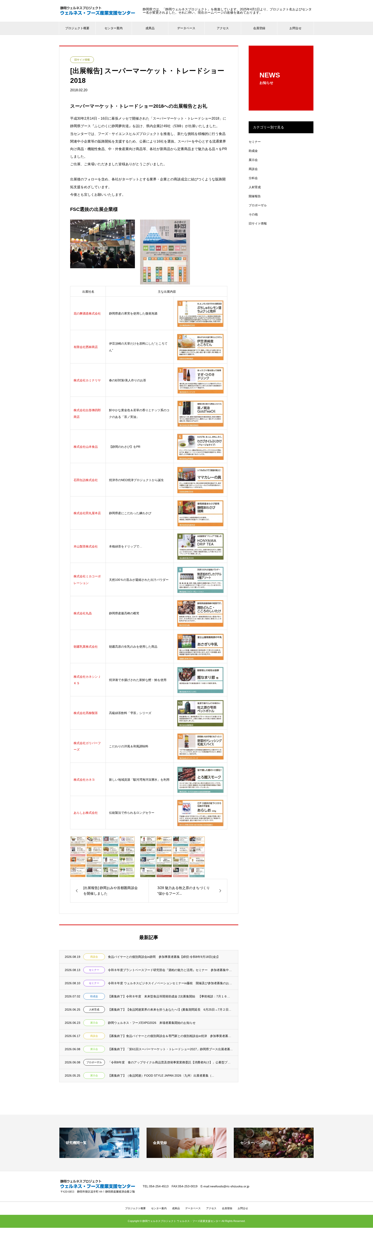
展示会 (94, 1022)
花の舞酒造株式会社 (87, 313)
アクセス (223, 28)
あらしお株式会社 (86, 812)
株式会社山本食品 (86, 446)
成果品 (150, 28)
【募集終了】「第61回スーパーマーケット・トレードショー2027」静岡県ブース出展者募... (170, 1049)
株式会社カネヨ (84, 779)
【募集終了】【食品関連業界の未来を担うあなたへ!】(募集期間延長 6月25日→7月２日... (169, 1009)
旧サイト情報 (82, 59)
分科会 (253, 178)
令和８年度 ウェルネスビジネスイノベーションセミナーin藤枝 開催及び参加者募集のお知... (170, 983)
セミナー (94, 969)
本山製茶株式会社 (86, 546)
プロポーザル (94, 1062)
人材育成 (94, 1009)
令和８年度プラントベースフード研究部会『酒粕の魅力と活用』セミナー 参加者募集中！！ (170, 970)
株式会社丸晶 (83, 613)
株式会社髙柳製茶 (86, 713)
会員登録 (259, 28)
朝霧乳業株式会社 (86, 646)
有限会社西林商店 (86, 347)
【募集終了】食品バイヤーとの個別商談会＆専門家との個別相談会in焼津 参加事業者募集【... (170, 1036)
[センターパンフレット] (274, 1156)
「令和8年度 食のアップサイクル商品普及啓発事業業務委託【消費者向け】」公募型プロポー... (170, 1062)
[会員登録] (186, 1156)
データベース (186, 28)
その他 (253, 214)
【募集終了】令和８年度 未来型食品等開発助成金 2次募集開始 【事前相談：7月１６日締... (170, 996)
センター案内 (113, 28)
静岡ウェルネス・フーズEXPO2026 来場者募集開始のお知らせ (152, 1022)
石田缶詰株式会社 (86, 480)
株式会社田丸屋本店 (87, 513)
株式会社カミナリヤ (87, 380)
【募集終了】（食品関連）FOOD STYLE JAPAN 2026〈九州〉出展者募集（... (161, 1075)
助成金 (94, 996)
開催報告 (255, 196)
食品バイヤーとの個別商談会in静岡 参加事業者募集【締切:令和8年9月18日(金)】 (164, 956)
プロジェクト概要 (77, 28)
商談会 (94, 956)
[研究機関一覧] (99, 1156)
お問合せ (295, 28)
